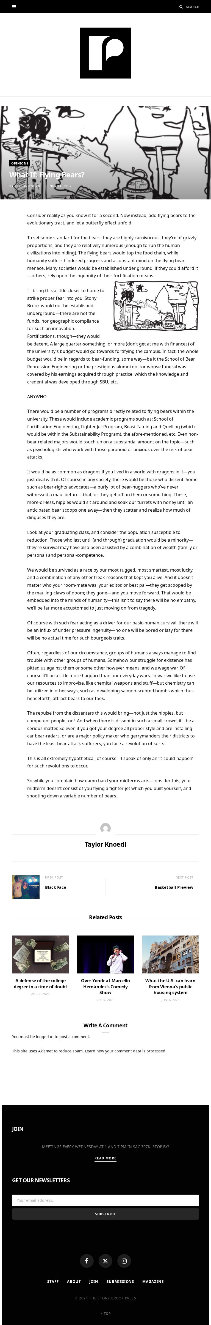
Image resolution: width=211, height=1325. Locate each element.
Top (107, 1313)
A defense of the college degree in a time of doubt (40, 984)
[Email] (9, 274)
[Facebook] (87, 1261)
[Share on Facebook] (9, 233)
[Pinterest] (9, 260)
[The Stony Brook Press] (105, 53)
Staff (53, 1281)
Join (94, 1281)
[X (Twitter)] (105, 1261)
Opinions (19, 163)
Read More (106, 1158)
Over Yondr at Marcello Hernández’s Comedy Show (105, 986)
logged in (45, 1036)
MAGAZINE (152, 1281)
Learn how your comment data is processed (125, 1051)
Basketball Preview (174, 887)
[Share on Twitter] (9, 247)
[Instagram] (124, 1261)
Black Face (55, 887)
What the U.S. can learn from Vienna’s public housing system (170, 986)
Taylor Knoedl (28, 186)
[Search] (181, 7)
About (74, 1281)
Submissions (120, 1281)
